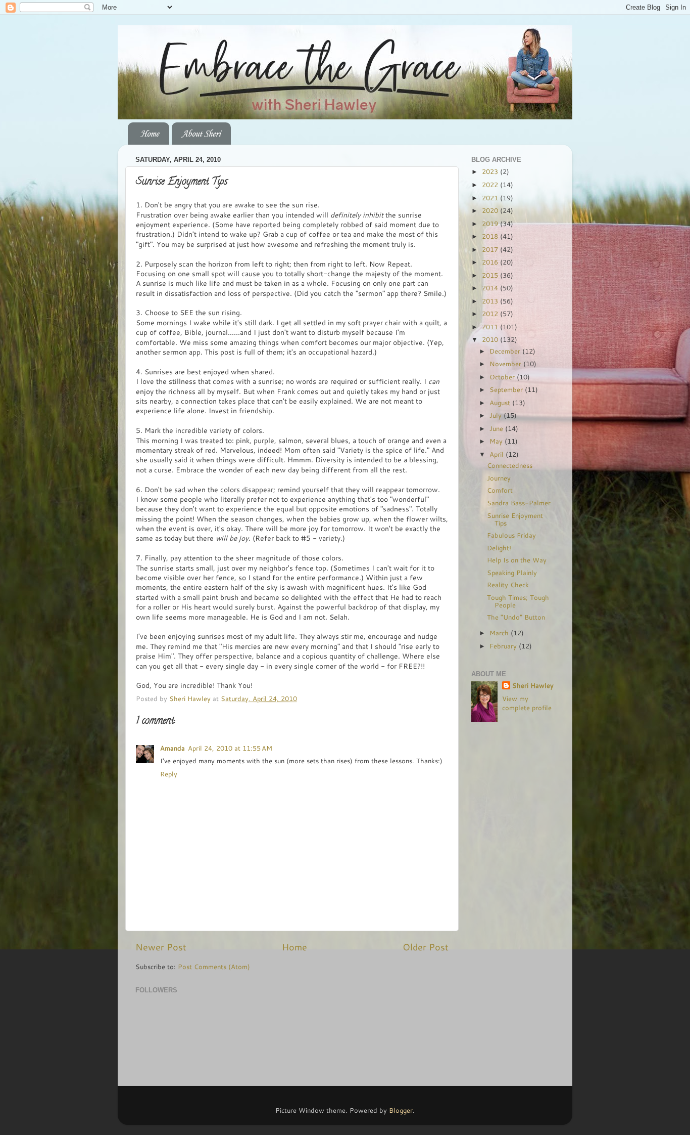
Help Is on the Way (517, 559)
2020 (491, 210)
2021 (491, 197)
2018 (491, 236)
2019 (491, 223)
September (507, 389)
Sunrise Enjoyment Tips (515, 519)
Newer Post (160, 947)
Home (149, 133)
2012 (491, 313)
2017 (491, 249)
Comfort (500, 490)
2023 (491, 171)
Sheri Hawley (533, 685)
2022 (491, 184)
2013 (491, 300)
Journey (499, 478)
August (500, 402)
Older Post (426, 947)
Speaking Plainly (512, 572)
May (497, 441)
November (506, 363)
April (497, 454)
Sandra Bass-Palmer (519, 502)
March (500, 632)
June (497, 428)
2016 (491, 262)
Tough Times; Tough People (518, 601)
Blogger (401, 1110)
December (505, 351)
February (504, 645)
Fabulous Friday (511, 535)
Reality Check (508, 584)
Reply (168, 773)
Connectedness (509, 465)
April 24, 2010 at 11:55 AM (230, 748)
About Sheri (201, 133)
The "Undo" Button (516, 617)
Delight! (499, 547)
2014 (491, 287)
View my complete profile (527, 703)
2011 (491, 326)
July (496, 415)
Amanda (172, 748)
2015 (491, 275)
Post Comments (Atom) (214, 966)
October (503, 376)
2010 (491, 339)
